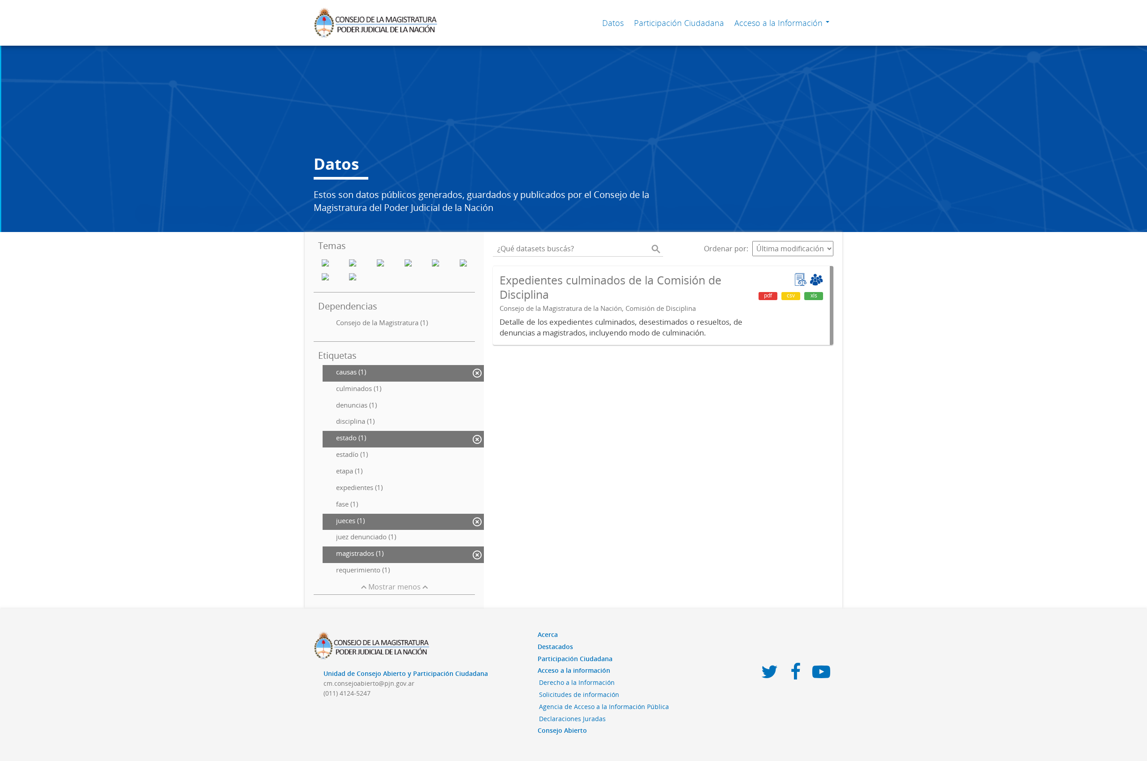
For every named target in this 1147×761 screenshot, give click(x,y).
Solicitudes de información (579, 694)
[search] (656, 248)
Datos (613, 22)
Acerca (548, 634)
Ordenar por (725, 249)
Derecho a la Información (577, 682)
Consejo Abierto (562, 730)
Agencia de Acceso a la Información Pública (604, 706)
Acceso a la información (574, 670)
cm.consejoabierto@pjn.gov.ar (368, 683)
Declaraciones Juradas (572, 718)
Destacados (555, 646)
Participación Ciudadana (679, 22)
